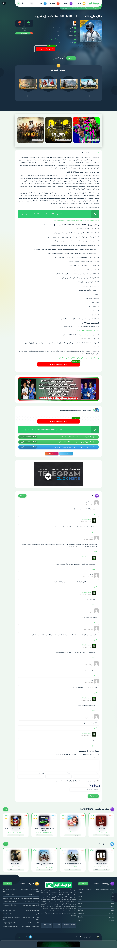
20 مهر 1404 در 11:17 (89, 612)
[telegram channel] (58, 474)
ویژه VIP (94, 8)
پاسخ (95, 514)
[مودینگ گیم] (94, 3)
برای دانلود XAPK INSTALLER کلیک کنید (87, 331)
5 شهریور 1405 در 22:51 (86, 735)
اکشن (58, 39)
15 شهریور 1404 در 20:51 (85, 594)
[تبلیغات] (58, 389)
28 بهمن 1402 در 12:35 (86, 521)
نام (98, 773)
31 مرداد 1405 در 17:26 (88, 718)
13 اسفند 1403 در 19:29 (88, 539)
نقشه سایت (58, 925)
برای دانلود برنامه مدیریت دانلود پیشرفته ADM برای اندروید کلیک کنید (78, 358)
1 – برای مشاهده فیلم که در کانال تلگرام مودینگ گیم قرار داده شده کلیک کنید (76, 220)
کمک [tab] (81, 153)
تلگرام (66, 454)
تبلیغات (73, 924)
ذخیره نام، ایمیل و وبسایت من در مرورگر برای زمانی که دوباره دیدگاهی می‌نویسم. (74, 781)
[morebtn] (32, 3)
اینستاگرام (51, 454)
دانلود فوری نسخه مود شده (45, 49)
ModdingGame (86, 519)
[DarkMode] (4, 3)
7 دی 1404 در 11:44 (89, 665)
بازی (55, 39)
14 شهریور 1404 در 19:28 (88, 576)
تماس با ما (66, 925)
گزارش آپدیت (59, 58)
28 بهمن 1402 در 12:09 (88, 504)
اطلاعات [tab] (88, 153)
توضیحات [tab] (96, 153)
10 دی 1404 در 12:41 (89, 682)
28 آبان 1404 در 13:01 (86, 647)
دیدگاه (97, 758)
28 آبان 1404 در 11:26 (88, 629)
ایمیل (69, 773)
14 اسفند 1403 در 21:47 (86, 559)
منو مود (45, 925)
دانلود (70, 58)
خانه (98, 8)
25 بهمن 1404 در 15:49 (86, 700)
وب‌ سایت (41, 773)
